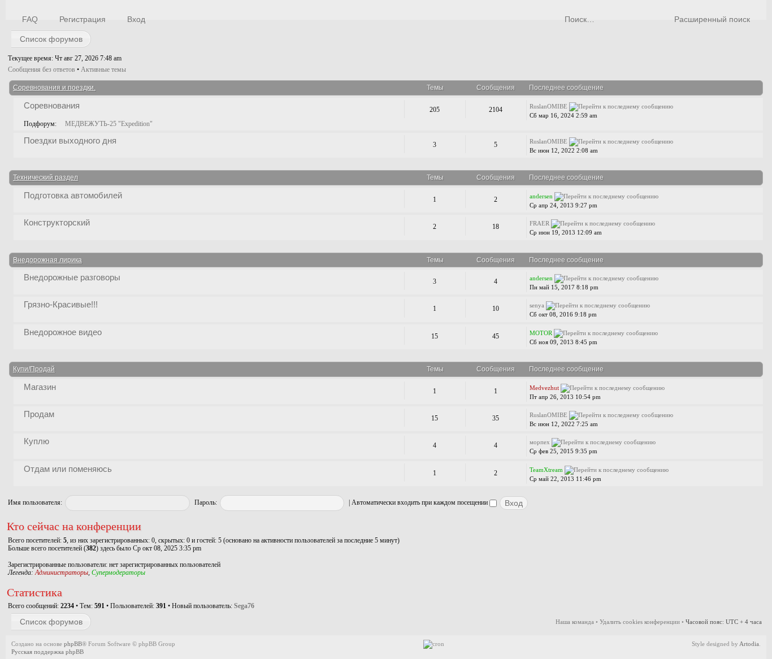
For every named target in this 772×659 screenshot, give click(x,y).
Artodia (749, 643)
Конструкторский (57, 222)
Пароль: (205, 502)
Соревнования (52, 105)
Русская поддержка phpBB (47, 651)
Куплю (36, 441)
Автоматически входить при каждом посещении (420, 502)
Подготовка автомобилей (73, 195)
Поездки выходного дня (70, 140)
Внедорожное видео (63, 332)
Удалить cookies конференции (640, 621)
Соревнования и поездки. (54, 88)
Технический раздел (45, 177)
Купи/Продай (34, 369)
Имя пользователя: (35, 502)
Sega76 (244, 606)
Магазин (40, 387)
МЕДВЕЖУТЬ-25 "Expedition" (109, 124)
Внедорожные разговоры (72, 277)
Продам (39, 414)
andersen (541, 196)
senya (537, 305)
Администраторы (61, 572)
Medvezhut (544, 387)
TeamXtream (546, 469)
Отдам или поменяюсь (68, 469)
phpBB (73, 643)
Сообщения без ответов (41, 69)
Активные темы (103, 69)
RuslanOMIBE (548, 106)
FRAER (539, 223)
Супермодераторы (118, 572)
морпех (540, 442)
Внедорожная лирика (47, 260)
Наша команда (575, 621)
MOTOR (541, 333)
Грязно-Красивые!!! (61, 304)
